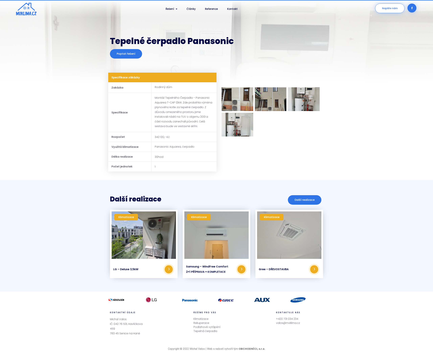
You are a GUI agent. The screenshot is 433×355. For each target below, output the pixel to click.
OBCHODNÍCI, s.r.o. (252, 349)
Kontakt (232, 9)
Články (191, 9)
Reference (211, 9)
